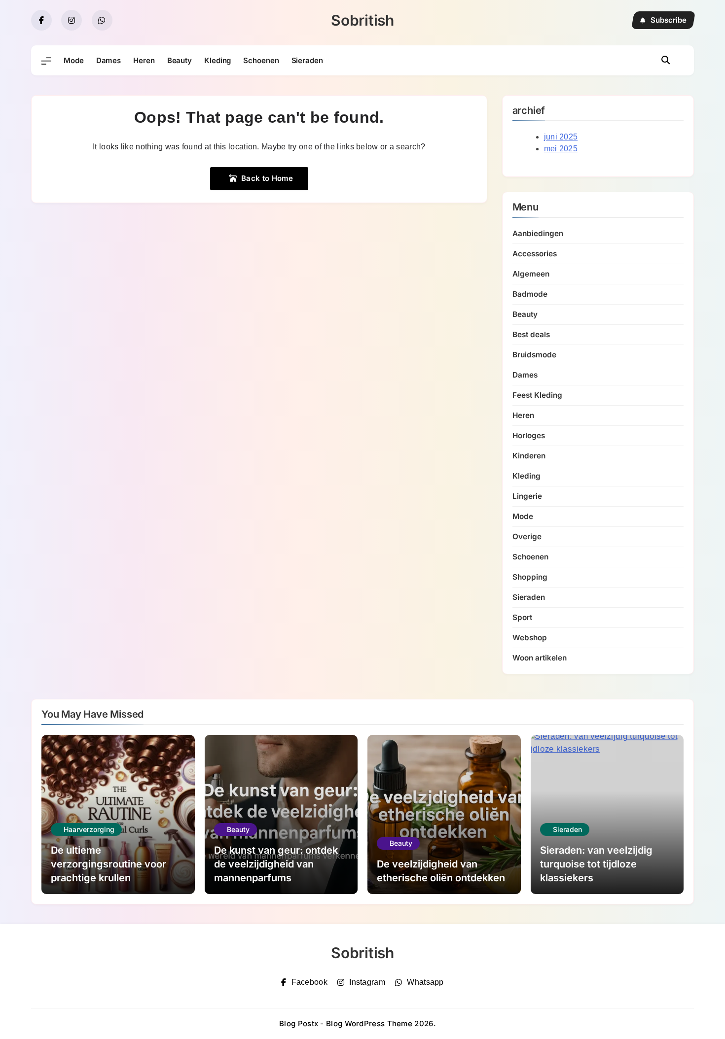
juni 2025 (561, 137)
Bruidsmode (534, 354)
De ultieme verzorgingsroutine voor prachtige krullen (108, 864)
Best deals (531, 334)
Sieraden (307, 60)
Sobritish (362, 20)
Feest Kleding (537, 395)
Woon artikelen (539, 657)
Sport (522, 617)
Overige (527, 536)
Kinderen (528, 455)
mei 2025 (561, 148)
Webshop (529, 637)
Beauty (179, 60)
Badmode (529, 294)
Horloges (528, 435)
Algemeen (530, 273)
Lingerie (527, 496)
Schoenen (261, 60)
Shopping (529, 577)
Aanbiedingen (537, 233)
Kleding (217, 60)
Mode (74, 60)
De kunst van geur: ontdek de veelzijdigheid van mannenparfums (276, 864)
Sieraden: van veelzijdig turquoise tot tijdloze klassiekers (596, 864)
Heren (144, 60)
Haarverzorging (89, 829)
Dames (108, 60)
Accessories (534, 253)
